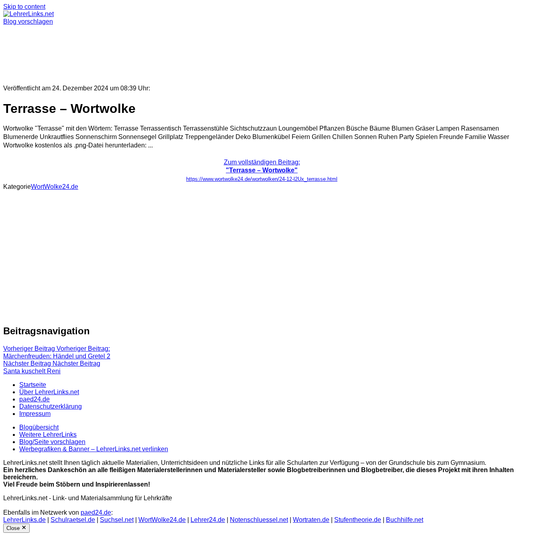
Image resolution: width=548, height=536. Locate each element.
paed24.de (34, 399)
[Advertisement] (244, 51)
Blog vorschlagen (28, 21)
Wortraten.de (311, 519)
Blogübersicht (39, 427)
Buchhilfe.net (404, 519)
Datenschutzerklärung (50, 406)
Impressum (35, 413)
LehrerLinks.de (24, 519)
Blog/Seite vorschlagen (52, 441)
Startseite (32, 384)
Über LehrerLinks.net (49, 392)
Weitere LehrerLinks (48, 434)
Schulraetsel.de (73, 519)
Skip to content (24, 6)
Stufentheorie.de (357, 519)
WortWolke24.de (54, 186)
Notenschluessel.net (259, 519)
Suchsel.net (117, 519)
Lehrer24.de (208, 519)
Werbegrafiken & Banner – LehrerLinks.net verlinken (93, 449)
